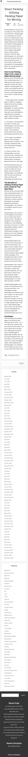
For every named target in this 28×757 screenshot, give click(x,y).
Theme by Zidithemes (14, 754)
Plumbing (6, 654)
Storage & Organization (10, 670)
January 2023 (8, 487)
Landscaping (7, 628)
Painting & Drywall (9, 649)
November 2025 (8, 397)
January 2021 (8, 547)
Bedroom (6, 578)
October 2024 (8, 431)
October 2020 (8, 555)
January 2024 (8, 455)
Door (5, 594)
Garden (6, 610)
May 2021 (7, 537)
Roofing (6, 665)
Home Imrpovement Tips (14, 1)
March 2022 (7, 513)
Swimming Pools (8, 675)
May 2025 (7, 413)
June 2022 (7, 505)
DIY (5, 591)
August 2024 (7, 437)
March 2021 (7, 542)
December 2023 (8, 458)
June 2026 (7, 381)
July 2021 (7, 531)
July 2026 (7, 379)
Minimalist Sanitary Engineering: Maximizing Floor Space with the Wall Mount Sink (14, 722)
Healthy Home (8, 615)
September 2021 (8, 526)
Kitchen (6, 625)
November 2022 (8, 492)
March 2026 (7, 389)
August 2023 (7, 468)
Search (23, 695)
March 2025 (7, 418)
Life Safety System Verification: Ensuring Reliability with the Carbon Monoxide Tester (14, 709)
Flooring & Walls (8, 602)
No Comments (20, 24)
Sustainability (8, 673)
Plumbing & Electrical (10, 657)
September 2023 (8, 466)
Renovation (7, 662)
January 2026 (8, 394)
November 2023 (8, 460)
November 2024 (8, 429)
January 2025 (8, 423)
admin (14, 25)
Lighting (6, 631)
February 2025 (8, 421)
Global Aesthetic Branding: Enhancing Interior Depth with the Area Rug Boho (14, 716)
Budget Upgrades (9, 581)
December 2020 (8, 550)
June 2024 (7, 442)
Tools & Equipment (9, 681)
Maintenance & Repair (10, 636)
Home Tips (7, 620)
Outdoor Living (8, 644)
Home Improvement (9, 617)
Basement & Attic (9, 573)
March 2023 (7, 481)
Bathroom (7, 575)
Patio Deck (7, 652)
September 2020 (8, 558)
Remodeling (7, 660)
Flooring (6, 599)
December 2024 (8, 426)
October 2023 (8, 463)
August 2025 (7, 405)
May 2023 (7, 476)
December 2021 (8, 521)
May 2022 (7, 508)
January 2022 (8, 518)
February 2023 (8, 484)
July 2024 (7, 439)
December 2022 (8, 489)
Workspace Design (9, 686)
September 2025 (8, 402)
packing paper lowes (13, 355)
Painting (6, 646)
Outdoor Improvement (10, 641)
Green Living (7, 612)
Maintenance (7, 633)
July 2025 (7, 408)
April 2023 (7, 479)
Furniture (6, 604)
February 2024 (8, 452)
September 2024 (8, 434)
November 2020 (8, 552)
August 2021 (7, 529)
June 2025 (7, 410)
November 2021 (8, 523)
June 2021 (7, 534)
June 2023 (7, 473)
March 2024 (7, 450)
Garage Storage (8, 607)
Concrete (6, 589)
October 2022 (8, 495)
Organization (7, 639)
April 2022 (7, 510)
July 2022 (7, 502)
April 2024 (7, 447)
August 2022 (7, 500)
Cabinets (6, 583)
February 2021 (8, 545)
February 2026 (8, 392)
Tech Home (7, 678)
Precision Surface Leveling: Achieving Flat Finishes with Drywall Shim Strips (14, 729)
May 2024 (7, 445)
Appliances (7, 570)
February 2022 (8, 516)
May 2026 (7, 384)
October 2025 (8, 400)
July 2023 (7, 471)
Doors (6, 596)
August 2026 (7, 376)
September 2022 (8, 497)
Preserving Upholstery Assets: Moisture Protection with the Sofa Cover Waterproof (14, 735)
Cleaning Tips (8, 586)
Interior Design (8, 623)
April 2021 (7, 539)
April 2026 (7, 387)
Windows (6, 683)
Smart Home (7, 667)
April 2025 (7, 416)
